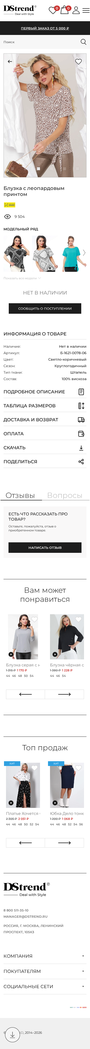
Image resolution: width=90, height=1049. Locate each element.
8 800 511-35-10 (16, 910)
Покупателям (23, 971)
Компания (19, 956)
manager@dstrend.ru (26, 916)
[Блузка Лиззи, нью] (73, 254)
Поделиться (20, 461)
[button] (12, 168)
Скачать (15, 447)
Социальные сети (29, 986)
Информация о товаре (35, 334)
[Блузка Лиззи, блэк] (17, 254)
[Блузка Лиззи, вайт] (45, 254)
